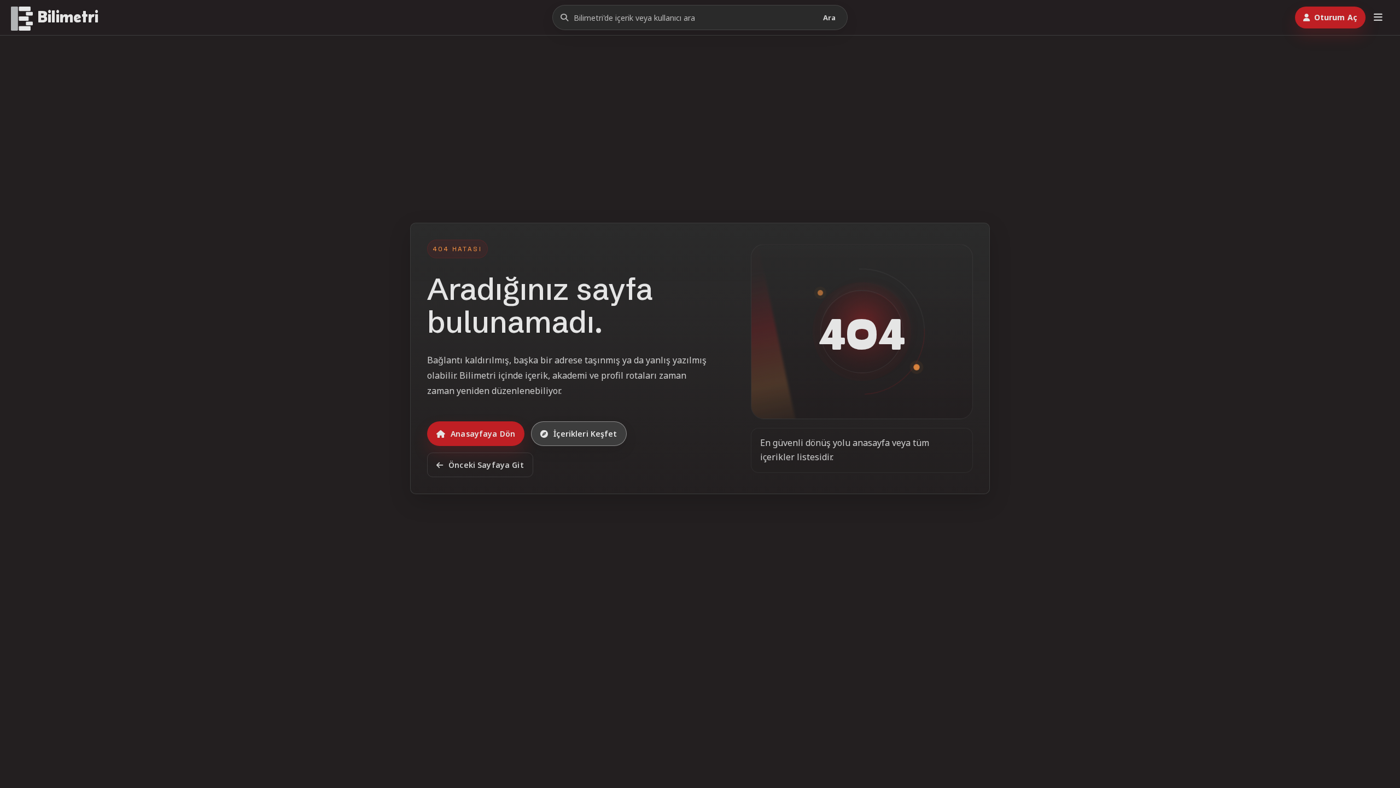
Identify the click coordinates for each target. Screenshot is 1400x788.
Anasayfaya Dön (483, 433)
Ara (829, 17)
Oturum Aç (1335, 17)
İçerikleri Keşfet (585, 433)
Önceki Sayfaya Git (486, 465)
